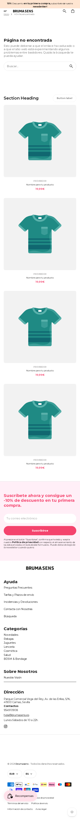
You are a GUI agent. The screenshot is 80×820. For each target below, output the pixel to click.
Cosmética (10, 651)
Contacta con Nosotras (18, 609)
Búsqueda (10, 616)
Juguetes (10, 642)
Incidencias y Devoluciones (21, 602)
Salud (7, 655)
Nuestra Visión (13, 677)
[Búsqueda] (71, 66)
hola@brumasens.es (16, 715)
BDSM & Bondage (15, 659)
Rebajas (9, 639)
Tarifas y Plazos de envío (19, 594)
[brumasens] (23, 11)
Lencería (9, 646)
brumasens (22, 763)
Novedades (11, 634)
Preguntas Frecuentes (18, 587)
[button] (8, 11)
